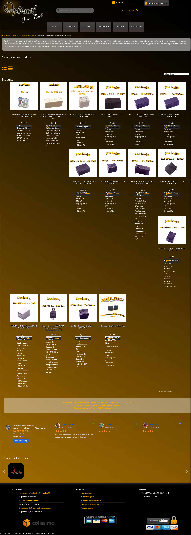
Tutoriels (119, 27)
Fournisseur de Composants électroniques (35, 508)
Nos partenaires (87, 508)
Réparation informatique (28, 500)
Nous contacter (86, 493)
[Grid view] (4, 68)
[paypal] (100, 520)
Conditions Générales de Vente (92, 504)
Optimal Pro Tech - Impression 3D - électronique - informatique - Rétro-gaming (29, 427)
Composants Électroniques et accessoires (23, 35)
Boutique (70, 27)
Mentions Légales (87, 497)
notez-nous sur (19, 440)
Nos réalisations (136, 27)
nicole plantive (110, 424)
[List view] (9, 68)
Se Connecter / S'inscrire (156, 3)
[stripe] (162, 522)
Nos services (102, 27)
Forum (87, 27)
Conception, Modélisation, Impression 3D (34, 493)
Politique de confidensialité (91, 500)
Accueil (54, 27)
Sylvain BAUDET (68, 424)
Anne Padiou (153, 424)
